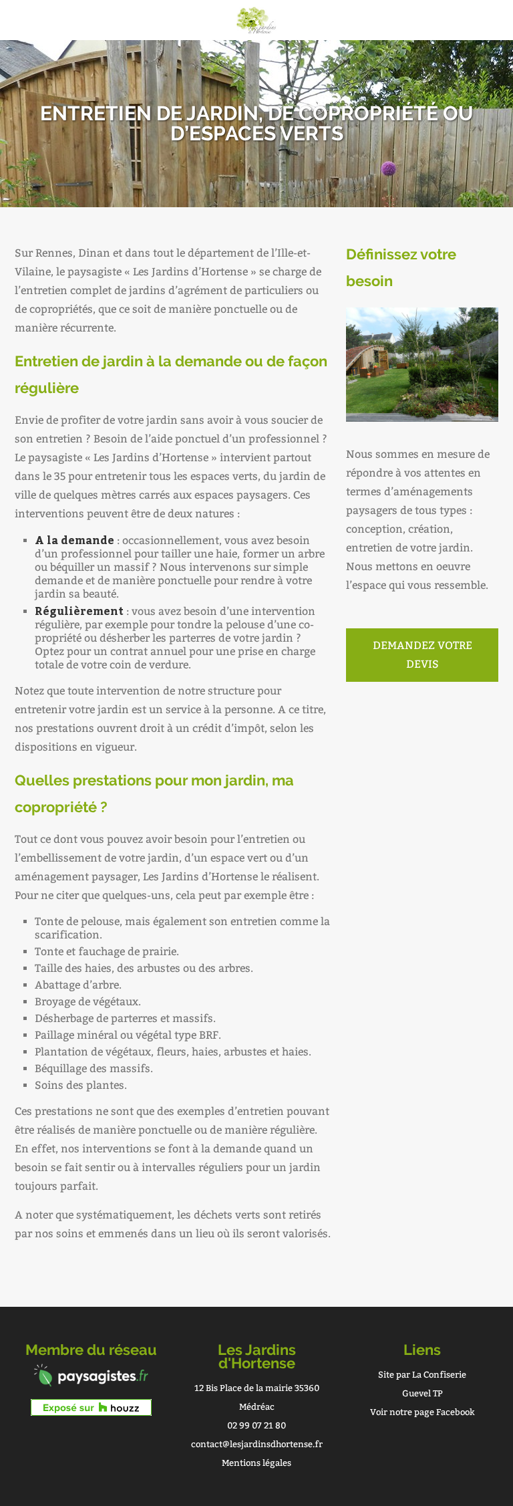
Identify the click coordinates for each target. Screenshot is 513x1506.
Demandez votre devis (422, 654)
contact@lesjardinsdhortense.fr (257, 1444)
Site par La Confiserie (422, 1375)
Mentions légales (256, 1463)
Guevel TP (422, 1393)
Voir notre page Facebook (422, 1412)
